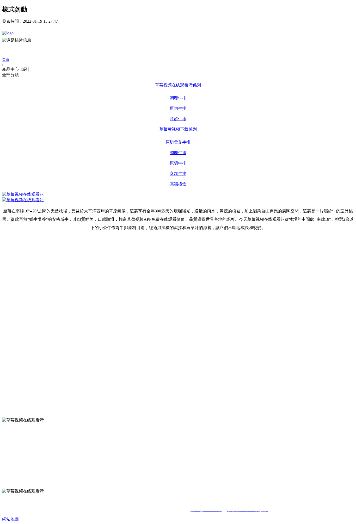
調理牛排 (178, 98)
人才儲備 (20, 357)
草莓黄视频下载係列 (178, 129)
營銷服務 (10, 307)
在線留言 (20, 329)
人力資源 (10, 335)
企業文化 (20, 253)
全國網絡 (20, 314)
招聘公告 (20, 342)
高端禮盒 (178, 184)
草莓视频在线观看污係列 (178, 85)
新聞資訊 (10, 287)
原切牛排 (178, 108)
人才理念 (20, 349)
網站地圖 (10, 519)
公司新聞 (20, 293)
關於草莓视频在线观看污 (25, 238)
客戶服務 (20, 321)
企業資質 (20, 260)
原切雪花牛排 (178, 142)
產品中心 (10, 266)
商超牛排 (178, 119)
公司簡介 (20, 245)
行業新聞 (20, 301)
